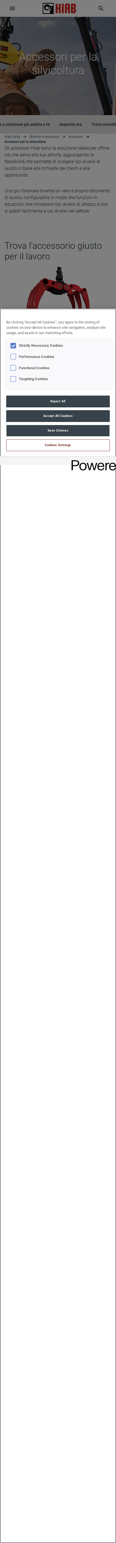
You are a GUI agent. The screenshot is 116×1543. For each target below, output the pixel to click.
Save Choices (58, 430)
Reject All (58, 401)
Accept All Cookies (58, 416)
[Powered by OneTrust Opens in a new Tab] (91, 461)
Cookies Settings (58, 445)
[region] (58, 926)
